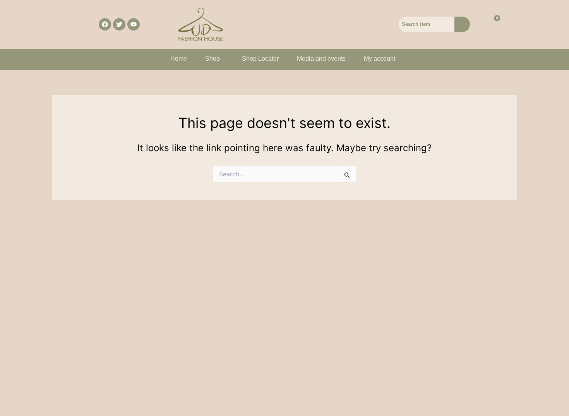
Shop (212, 58)
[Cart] (492, 24)
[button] (214, 59)
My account (379, 58)
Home (178, 58)
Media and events (321, 58)
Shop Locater (260, 58)
